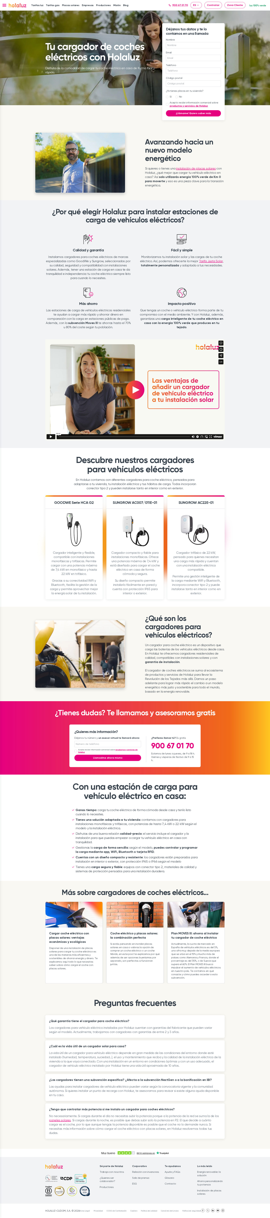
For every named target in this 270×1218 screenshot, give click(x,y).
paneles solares (60, 1120)
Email (169, 52)
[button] (4, 5)
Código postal (174, 78)
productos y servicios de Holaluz (189, 105)
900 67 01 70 (180, 5)
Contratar (213, 5)
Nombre (170, 39)
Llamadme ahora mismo (107, 757)
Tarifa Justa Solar (211, 261)
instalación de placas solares (196, 168)
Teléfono (171, 65)
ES (194, 5)
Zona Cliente (235, 5)
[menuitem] (37, 5)
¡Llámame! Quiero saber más (193, 113)
